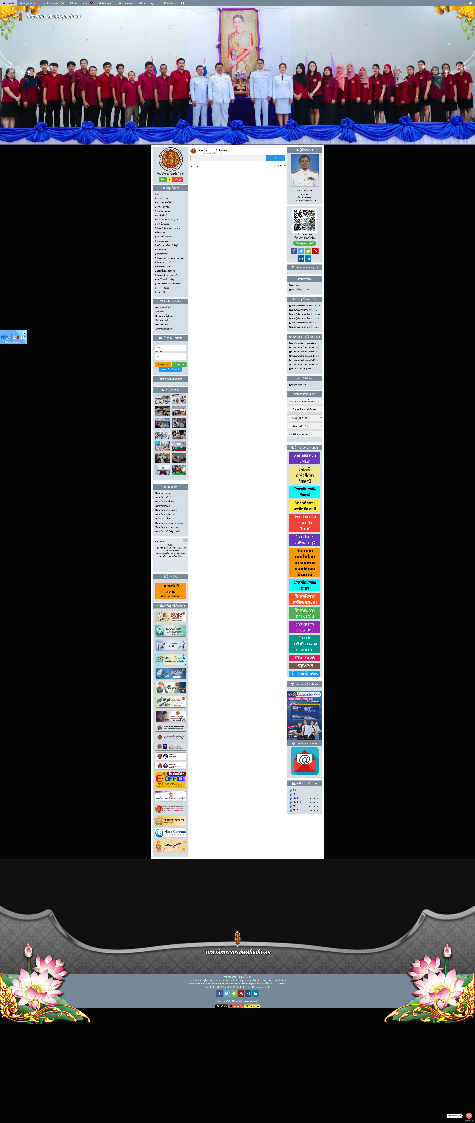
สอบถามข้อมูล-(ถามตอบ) (300, 389)
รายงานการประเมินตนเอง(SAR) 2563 (305, 455)
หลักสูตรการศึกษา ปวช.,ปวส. (167, 319)
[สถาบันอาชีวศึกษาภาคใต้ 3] (170, 895)
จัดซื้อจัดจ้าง (107, 3)
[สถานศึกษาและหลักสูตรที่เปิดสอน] (170, 944)
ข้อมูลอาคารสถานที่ (163, 361)
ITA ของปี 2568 (162, 391)
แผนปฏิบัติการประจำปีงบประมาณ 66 (305, 413)
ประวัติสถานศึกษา (163, 340)
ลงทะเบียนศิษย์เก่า (170, 468)
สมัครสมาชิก (163, 463)
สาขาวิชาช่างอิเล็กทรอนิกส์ (167, 609)
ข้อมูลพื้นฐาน (29, 3)
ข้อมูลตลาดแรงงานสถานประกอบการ (170, 357)
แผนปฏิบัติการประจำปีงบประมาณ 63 (305, 418)
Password (159, 451)
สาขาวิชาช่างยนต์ (163, 605)
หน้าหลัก (9, 3)
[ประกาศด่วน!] (13, 337)
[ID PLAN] (170, 855)
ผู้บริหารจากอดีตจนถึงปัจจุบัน (167, 344)
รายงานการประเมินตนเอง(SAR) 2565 (305, 446)
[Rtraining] (170, 865)
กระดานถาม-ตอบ (163, 297)
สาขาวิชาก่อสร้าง (163, 618)
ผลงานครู (160, 411)
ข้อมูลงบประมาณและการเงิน (167, 374)
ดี (169, 279)
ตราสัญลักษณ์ (161, 314)
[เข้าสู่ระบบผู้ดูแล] (470, 3)
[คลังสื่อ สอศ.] (170, 801)
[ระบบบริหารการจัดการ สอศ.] (170, 744)
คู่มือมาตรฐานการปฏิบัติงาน (301, 468)
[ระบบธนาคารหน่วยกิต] (170, 715)
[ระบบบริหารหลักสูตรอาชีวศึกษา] (170, 772)
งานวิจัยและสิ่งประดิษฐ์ (165, 379)
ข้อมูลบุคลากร (161, 331)
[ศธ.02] (170, 836)
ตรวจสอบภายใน (163, 419)
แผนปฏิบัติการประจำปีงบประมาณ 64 (305, 422)
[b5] (237, 125)
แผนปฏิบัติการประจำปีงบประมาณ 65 (305, 426)
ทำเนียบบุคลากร (54, 3)
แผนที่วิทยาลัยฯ (162, 323)
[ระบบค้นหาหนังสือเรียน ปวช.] (170, 730)
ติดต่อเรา (170, 3)
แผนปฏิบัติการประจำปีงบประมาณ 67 (305, 409)
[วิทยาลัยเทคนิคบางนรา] (170, 907)
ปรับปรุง (177, 279)
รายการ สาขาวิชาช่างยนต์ (213, 249)
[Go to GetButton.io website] (469, 1120)
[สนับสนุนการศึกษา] (170, 815)
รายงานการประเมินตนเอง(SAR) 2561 (305, 463)
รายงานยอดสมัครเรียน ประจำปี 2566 (170, 383)
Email (157, 442)
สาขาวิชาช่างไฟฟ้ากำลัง (166, 601)
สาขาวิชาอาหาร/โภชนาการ (167, 626)
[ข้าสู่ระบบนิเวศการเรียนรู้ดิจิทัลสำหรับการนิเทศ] (170, 932)
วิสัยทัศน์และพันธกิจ (164, 336)
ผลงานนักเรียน (162, 424)
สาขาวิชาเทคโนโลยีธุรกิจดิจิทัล (168, 631)
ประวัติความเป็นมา (163, 310)
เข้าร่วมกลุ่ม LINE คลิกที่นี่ (304, 343)
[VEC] (170, 827)
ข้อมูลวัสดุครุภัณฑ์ (163, 366)
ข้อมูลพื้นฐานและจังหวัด (165, 370)
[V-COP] (170, 846)
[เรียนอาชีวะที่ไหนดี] (170, 786)
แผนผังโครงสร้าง (163, 306)
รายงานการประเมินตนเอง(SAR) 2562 (305, 459)
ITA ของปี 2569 (162, 387)
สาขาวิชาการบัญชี (164, 596)
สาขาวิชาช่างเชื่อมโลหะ (166, 613)
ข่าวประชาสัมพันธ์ (82, 3)
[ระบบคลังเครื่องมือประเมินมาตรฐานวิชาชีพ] (170, 758)
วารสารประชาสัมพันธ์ (165, 428)
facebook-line (296, 384)
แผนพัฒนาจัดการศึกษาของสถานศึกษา (305, 442)
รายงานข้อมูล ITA (150, 3)
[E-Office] (170, 879)
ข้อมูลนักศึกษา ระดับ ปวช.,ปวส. (168, 327)
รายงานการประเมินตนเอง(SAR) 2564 (305, 451)
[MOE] (170, 920)
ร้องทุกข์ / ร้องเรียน (298, 484)
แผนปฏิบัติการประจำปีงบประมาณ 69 (305, 405)
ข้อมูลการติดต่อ (162, 353)
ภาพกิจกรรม (127, 3)
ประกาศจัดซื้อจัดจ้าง (165, 415)
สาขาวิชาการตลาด (164, 592)
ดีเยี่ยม (163, 279)
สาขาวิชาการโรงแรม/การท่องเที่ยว (170, 622)
